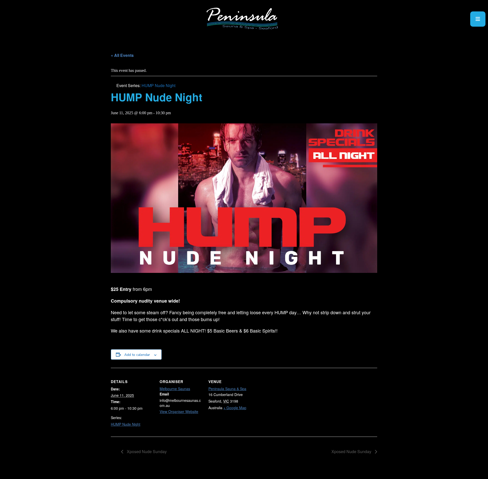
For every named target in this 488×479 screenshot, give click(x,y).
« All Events (122, 55)
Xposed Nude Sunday (146, 451)
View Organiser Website (179, 411)
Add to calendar (137, 354)
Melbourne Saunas (175, 388)
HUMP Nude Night (125, 424)
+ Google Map (234, 407)
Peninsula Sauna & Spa (227, 388)
